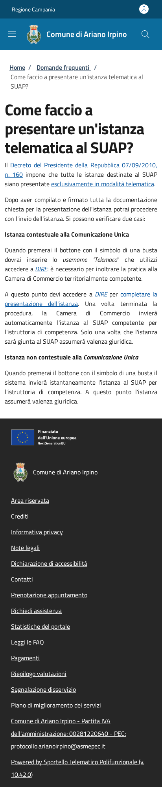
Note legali (25, 547)
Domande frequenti (64, 67)
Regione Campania (33, 9)
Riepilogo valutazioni (38, 673)
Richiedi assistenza (36, 610)
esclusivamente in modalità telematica (102, 184)
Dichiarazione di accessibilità (49, 563)
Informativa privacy (37, 532)
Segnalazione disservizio (43, 689)
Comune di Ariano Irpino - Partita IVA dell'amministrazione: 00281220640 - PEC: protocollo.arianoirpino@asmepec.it (68, 733)
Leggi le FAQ (27, 642)
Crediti (20, 516)
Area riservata (30, 500)
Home (17, 67)
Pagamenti (25, 658)
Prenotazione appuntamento (49, 595)
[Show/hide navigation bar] (12, 34)
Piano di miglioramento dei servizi (56, 705)
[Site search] (145, 34)
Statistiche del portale (40, 626)
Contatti (22, 579)
